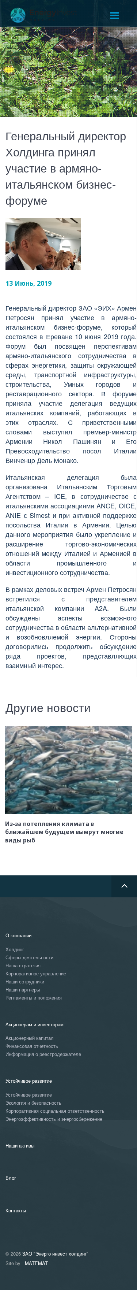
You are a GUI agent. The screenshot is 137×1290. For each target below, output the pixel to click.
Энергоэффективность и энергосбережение (53, 1119)
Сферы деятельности (29, 957)
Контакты (15, 1210)
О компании (18, 935)
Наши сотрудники (24, 982)
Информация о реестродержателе (43, 1054)
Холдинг (14, 949)
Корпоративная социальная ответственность (54, 1111)
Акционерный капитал (29, 1038)
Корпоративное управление (35, 974)
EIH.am (48, 15)
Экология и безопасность (33, 1103)
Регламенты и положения (33, 998)
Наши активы (19, 1145)
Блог (10, 1177)
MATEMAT (36, 1263)
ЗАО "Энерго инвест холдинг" (55, 1253)
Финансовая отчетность (31, 1046)
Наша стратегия (23, 966)
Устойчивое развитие (28, 1080)
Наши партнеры (22, 990)
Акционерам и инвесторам (34, 1024)
